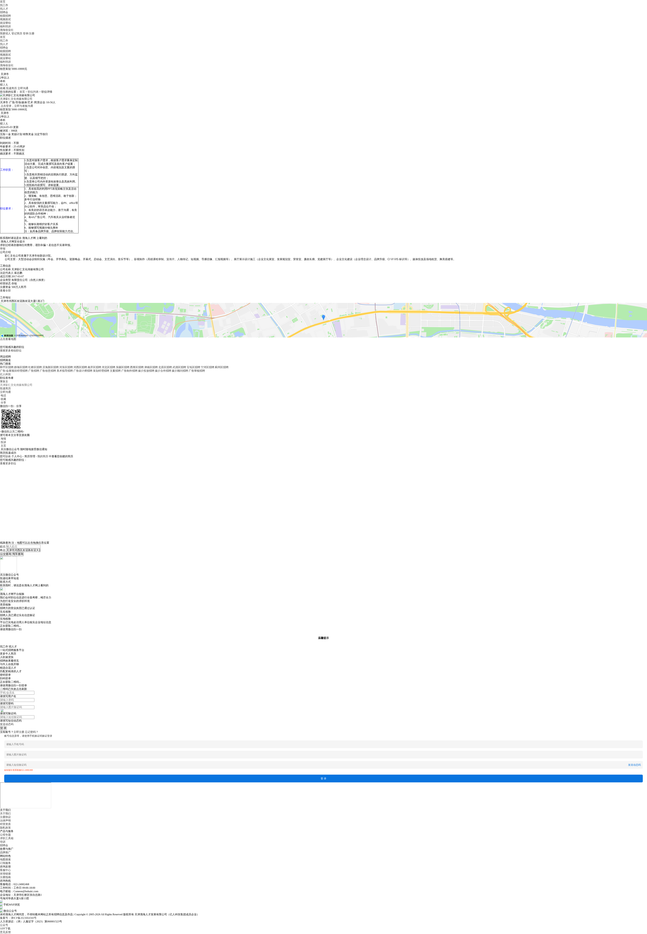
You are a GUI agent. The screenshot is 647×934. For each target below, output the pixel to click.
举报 (2, 248)
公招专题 (5, 834)
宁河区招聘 (207, 367)
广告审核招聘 (197, 370)
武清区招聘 (179, 367)
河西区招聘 (80, 367)
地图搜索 (5, 859)
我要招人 (5, 33)
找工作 (4, 5)
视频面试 (5, 19)
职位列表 (33, 91)
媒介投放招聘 (146, 370)
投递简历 (11, 88)
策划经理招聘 (101, 370)
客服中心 (5, 870)
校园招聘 (5, 15)
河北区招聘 (108, 367)
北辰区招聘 (165, 367)
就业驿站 (5, 22)
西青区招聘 (137, 367)
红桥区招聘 (35, 367)
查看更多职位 (8, 463)
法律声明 (5, 820)
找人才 (4, 8)
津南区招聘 (151, 367)
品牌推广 (5, 852)
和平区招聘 (6, 367)
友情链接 (5, 873)
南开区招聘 (94, 367)
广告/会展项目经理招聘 (14, 370)
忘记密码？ (31, 731)
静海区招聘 (21, 367)
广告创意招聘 (48, 370)
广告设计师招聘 (82, 370)
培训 (2, 841)
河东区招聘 (66, 367)
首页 (2, 1)
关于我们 (5, 813)
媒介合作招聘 (163, 370)
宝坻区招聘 (193, 367)
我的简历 (42, 456)
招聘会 (4, 12)
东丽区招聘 (122, 367)
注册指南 (5, 877)
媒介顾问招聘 (180, 370)
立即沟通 (23, 88)
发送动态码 (6, 724)
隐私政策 (5, 827)
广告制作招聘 (129, 370)
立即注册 (18, 731)
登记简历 (16, 33)
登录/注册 (28, 33)
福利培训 (5, 26)
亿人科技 (5, 374)
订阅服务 (5, 863)
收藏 (2, 88)
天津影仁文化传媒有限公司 (16, 98)
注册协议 (5, 817)
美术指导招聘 (65, 370)
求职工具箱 (6, 838)
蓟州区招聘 (221, 367)
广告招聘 (33, 370)
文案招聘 (115, 370)
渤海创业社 (6, 29)
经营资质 (5, 824)
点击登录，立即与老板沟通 (17, 105)
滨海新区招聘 (50, 367)
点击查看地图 (8, 339)
